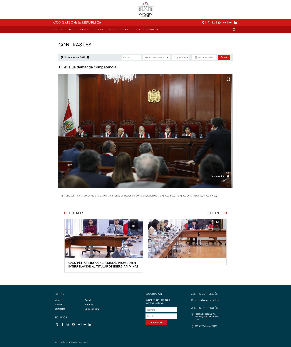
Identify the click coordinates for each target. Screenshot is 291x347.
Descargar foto (218, 176)
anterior (75, 213)
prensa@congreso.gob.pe (207, 300)
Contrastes (60, 309)
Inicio (57, 300)
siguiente (215, 213)
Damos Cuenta (92, 309)
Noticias (98, 29)
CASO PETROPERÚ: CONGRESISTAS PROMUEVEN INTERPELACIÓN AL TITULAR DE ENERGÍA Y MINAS (103, 264)
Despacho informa (145, 29)
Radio (72, 29)
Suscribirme (156, 322)
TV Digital (58, 29)
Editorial (124, 29)
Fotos (111, 29)
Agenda (84, 29)
